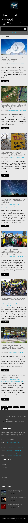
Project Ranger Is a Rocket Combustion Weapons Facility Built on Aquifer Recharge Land (13, 153)
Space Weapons (19, 159)
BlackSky (17, 302)
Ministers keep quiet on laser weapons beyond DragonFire (15, 505)
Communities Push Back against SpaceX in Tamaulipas (13, 376)
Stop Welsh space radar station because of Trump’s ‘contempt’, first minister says (13, 59)
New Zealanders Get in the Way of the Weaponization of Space (13, 299)
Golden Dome (9, 159)
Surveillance (3, 64)
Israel (25, 256)
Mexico (16, 381)
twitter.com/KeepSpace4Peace (14, 453)
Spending (3, 305)
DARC (15, 63)
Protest (18, 63)
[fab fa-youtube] (15, 32)
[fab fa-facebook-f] (12, 32)
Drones (21, 302)
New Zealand (13, 303)
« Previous (9, 406)
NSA (2, 258)
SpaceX (14, 207)
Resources (4, 467)
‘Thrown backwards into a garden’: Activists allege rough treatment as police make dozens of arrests (13, 348)
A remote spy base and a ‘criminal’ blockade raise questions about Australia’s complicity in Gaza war (11, 252)
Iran (18, 110)
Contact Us (4, 477)
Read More (5, 81)
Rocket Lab (22, 303)
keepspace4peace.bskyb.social (14, 445)
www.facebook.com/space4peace (15, 447)
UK (7, 64)
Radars (22, 63)
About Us (4, 464)
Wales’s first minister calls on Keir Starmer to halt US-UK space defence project (14, 106)
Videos (3, 474)
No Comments (11, 63)
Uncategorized (21, 354)
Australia (21, 256)
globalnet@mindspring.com (11, 442)
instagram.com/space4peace (14, 455)
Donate (4, 480)
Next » (6, 409)
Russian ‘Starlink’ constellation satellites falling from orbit (15, 491)
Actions (17, 204)
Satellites (20, 206)
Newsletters (5, 471)
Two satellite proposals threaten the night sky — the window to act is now (13, 200)
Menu (4, 29)
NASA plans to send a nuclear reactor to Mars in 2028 (17, 498)
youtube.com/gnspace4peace (14, 450)
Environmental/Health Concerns (7, 206)
